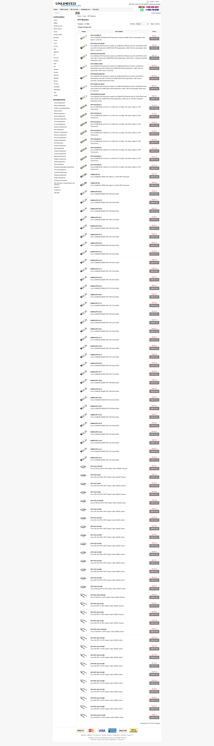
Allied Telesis (58, 29)
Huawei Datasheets (60, 145)
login (145, 4)
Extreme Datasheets (60, 135)
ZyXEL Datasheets (59, 178)
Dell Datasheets (59, 129)
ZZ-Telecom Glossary (60, 180)
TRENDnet (57, 90)
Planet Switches (59, 164)
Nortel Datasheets (59, 162)
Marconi (56, 75)
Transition (57, 87)
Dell (55, 49)
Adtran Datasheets (59, 105)
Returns (109, 735)
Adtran (56, 23)
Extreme (56, 52)
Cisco (55, 43)
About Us (57, 187)
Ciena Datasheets (59, 121)
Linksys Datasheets (60, 153)
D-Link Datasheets (59, 124)
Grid (88, 24)
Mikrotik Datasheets (60, 156)
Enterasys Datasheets (60, 132)
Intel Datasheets (59, 148)
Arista (55, 32)
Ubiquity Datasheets (60, 175)
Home (56, 9)
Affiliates (89, 735)
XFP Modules (91, 16)
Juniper (56, 72)
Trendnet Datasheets (60, 172)
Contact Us (57, 190)
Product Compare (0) (84, 27)
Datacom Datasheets (60, 127)
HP (55, 66)
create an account (154, 4)
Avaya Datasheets (59, 116)
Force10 (56, 58)
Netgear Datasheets (60, 159)
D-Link (56, 46)
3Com (55, 20)
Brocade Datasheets (60, 119)
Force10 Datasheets (60, 137)
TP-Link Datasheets (60, 170)
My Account (74, 9)
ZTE (55, 92)
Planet (56, 81)
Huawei (56, 69)
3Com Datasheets (59, 103)
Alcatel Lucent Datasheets (62, 108)
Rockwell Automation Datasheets (64, 167)
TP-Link (56, 84)
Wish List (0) (64, 9)
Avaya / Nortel (58, 34)
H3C (55, 63)
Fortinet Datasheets (60, 140)
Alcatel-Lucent (58, 26)
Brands (104, 735)
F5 (54, 55)
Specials (83, 735)
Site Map (56, 192)
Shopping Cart (85, 9)
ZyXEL (56, 95)
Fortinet (56, 61)
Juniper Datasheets (60, 151)
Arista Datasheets (59, 113)
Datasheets (116, 735)
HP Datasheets (58, 143)
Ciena (55, 40)
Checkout (96, 9)
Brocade (56, 37)
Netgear (56, 78)
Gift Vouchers (96, 735)
